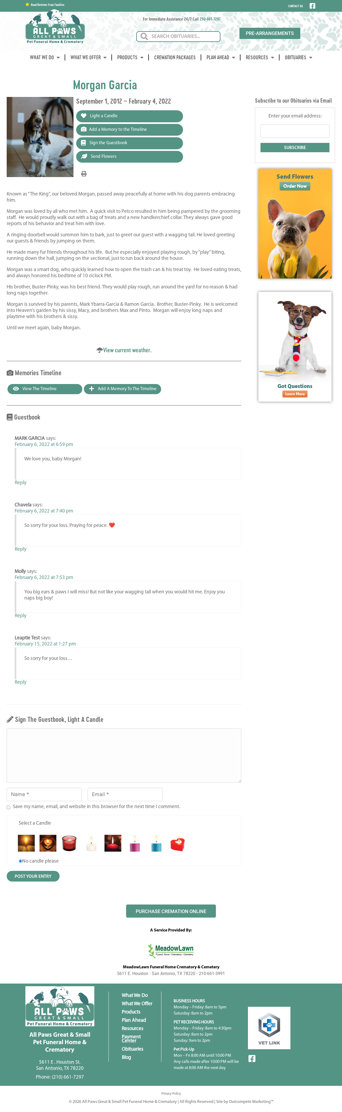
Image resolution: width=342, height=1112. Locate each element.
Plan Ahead (218, 57)
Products (127, 57)
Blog (126, 1057)
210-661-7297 (210, 18)
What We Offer (86, 57)
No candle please (40, 861)
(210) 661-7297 (68, 1077)
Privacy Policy (171, 1093)
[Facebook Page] (312, 6)
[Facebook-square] (252, 1059)
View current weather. (127, 350)
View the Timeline (39, 389)
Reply (20, 482)
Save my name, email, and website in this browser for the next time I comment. (96, 806)
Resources (257, 57)
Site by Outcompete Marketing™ (244, 1102)
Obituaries (295, 57)
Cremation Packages (175, 57)
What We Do (42, 57)
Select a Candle (35, 823)
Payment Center (131, 1039)
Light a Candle (103, 116)
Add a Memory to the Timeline (118, 129)
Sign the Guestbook (107, 143)
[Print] (84, 174)
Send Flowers (103, 156)
